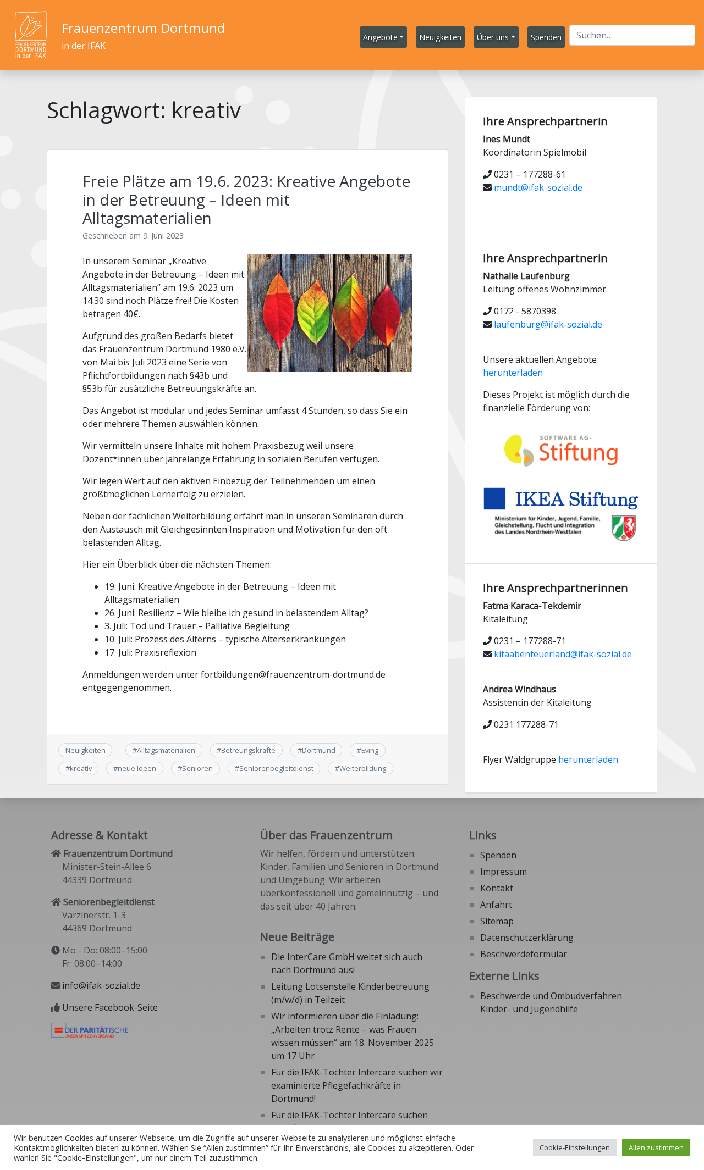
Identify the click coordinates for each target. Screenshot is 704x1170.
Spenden (498, 855)
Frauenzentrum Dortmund (143, 28)
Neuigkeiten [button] (440, 37)
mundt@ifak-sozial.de (538, 187)
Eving (369, 750)
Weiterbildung (362, 768)
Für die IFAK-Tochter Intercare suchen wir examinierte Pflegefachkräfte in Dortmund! (357, 1085)
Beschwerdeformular (523, 954)
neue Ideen (137, 768)
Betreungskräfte (248, 750)
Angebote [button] (380, 37)
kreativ (81, 768)
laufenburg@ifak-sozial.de (548, 324)
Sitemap (497, 921)
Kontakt (496, 888)
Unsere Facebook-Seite (110, 1007)
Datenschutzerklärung (527, 937)
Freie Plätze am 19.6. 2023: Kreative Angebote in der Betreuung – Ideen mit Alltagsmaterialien (246, 199)
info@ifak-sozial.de (101, 985)
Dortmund (319, 750)
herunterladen (513, 373)
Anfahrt (496, 905)
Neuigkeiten (85, 750)
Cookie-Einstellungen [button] (575, 1147)
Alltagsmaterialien (166, 750)
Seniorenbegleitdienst (276, 768)
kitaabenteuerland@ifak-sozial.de (563, 654)
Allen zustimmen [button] (656, 1147)
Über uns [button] (493, 37)
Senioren (197, 768)
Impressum (503, 872)
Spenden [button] (546, 37)
